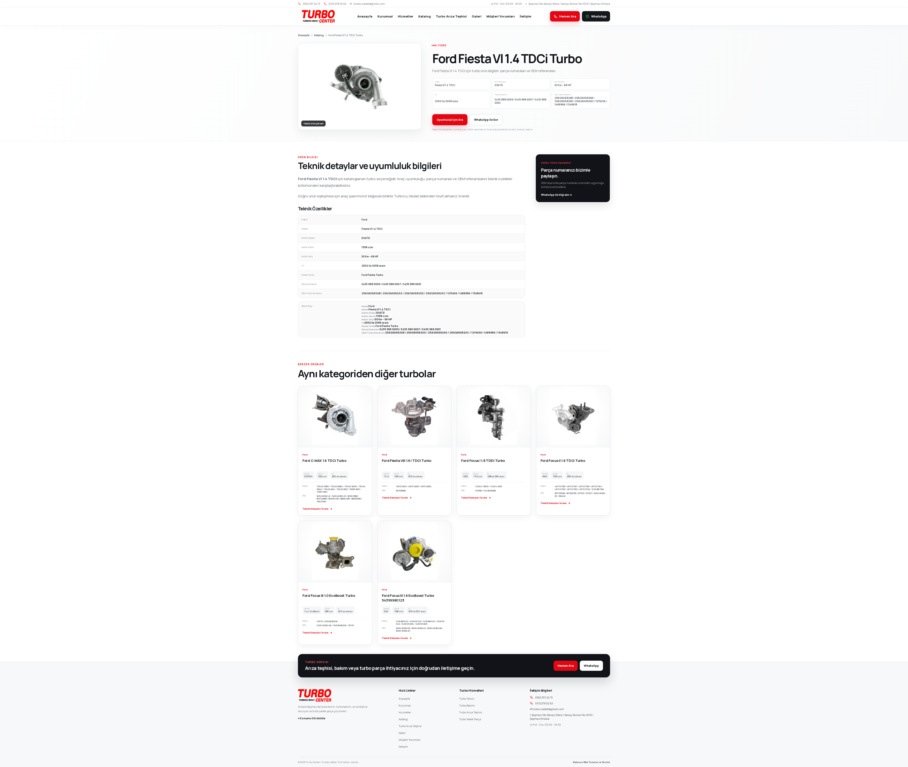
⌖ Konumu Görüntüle (311, 718)
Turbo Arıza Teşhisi (451, 16)
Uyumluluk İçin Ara (450, 119)
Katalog (424, 16)
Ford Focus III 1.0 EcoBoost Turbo (328, 595)
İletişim (525, 16)
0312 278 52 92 (544, 703)
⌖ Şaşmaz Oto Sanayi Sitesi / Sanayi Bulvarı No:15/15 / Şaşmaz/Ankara (561, 717)
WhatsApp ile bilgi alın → (556, 194)
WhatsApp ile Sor (486, 119)
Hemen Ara (566, 666)
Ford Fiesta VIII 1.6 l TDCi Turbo (406, 460)
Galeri (476, 16)
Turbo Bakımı (467, 705)
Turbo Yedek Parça (470, 719)
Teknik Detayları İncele (317, 509)
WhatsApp (591, 666)
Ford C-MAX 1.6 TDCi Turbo (324, 460)
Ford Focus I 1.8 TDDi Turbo (483, 460)
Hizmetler (405, 16)
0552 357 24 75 (544, 697)
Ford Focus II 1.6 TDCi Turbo (563, 460)
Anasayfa (364, 16)
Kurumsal (385, 16)
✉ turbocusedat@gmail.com (547, 709)
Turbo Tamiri (466, 698)
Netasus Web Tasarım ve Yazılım (591, 762)
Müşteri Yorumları (500, 16)
